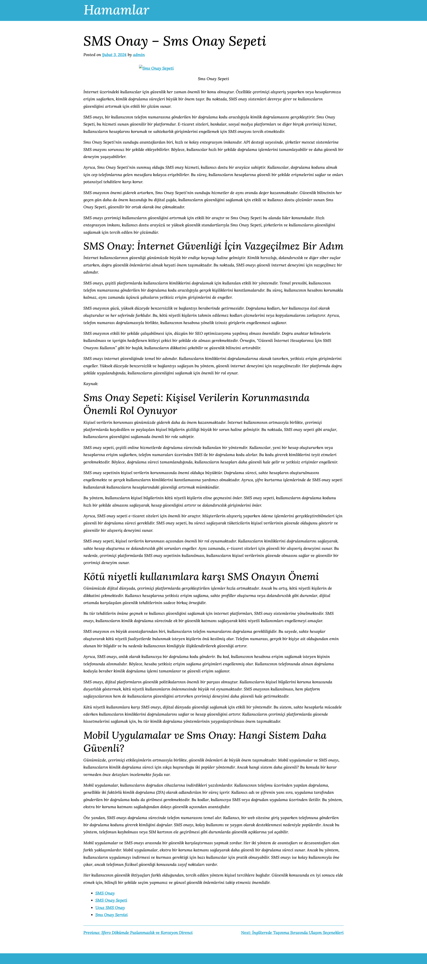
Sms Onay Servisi (111, 914)
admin (139, 54)
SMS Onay (105, 893)
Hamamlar (116, 9)
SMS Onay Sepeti (111, 900)
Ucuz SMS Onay (110, 907)
